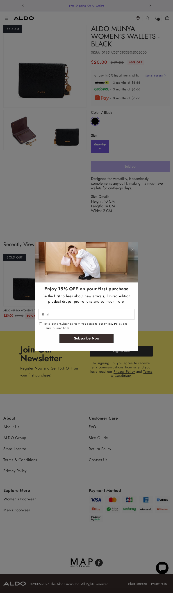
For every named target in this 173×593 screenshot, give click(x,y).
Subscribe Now (86, 338)
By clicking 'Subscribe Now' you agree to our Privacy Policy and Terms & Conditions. (86, 326)
